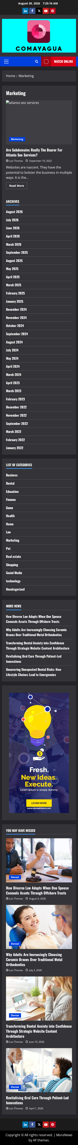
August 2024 (14, 342)
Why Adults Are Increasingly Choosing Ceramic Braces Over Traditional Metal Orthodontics (36, 632)
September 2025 (17, 252)
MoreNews (64, 1135)
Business (12, 475)
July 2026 (12, 219)
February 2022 (15, 439)
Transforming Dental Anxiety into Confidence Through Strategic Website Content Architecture (37, 646)
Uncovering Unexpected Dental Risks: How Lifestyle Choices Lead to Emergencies (33, 672)
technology (13, 581)
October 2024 (15, 325)
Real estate (13, 556)
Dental (10, 483)
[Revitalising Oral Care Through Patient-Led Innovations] (39, 1070)
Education (12, 491)
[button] (6, 61)
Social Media (14, 572)
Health (10, 515)
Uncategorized (15, 589)
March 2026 (13, 244)
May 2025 (12, 268)
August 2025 (14, 260)
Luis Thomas (16, 160)
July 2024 (12, 350)
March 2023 (13, 390)
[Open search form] (36, 61)
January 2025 (14, 301)
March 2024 (13, 374)
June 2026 (13, 227)
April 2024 (13, 366)
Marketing (17, 139)
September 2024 (17, 333)
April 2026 (13, 236)
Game (9, 507)
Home (10, 524)
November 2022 (16, 415)
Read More (18, 186)
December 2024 (16, 309)
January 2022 (14, 447)
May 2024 (12, 358)
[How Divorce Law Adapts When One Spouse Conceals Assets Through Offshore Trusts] (39, 860)
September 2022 (17, 423)
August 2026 (14, 211)
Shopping (12, 564)
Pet (8, 548)
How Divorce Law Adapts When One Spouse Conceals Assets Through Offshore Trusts (33, 619)
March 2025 (13, 284)
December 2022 (16, 407)
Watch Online (63, 61)
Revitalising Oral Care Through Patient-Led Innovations (37, 1100)
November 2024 (16, 317)
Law (8, 532)
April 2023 (13, 382)
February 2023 (15, 399)
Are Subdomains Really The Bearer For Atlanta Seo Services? (39, 122)
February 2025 (15, 293)
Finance (11, 499)
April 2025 (13, 276)
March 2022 (13, 431)
